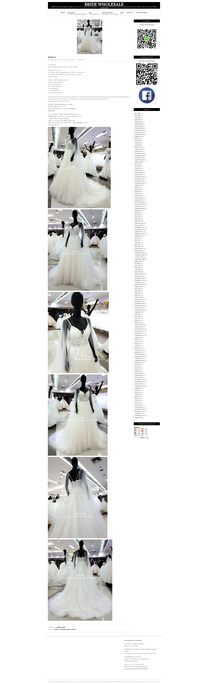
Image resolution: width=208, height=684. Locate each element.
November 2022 (139, 204)
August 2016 (138, 362)
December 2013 (139, 409)
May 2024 (138, 168)
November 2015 (139, 381)
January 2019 (138, 301)
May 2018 (138, 318)
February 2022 (139, 223)
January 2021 (138, 250)
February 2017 (139, 350)
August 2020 (138, 261)
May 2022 (138, 217)
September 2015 (140, 386)
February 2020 (139, 274)
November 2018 (139, 305)
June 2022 (138, 215)
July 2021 (137, 238)
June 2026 (138, 115)
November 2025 (139, 130)
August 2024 (138, 162)
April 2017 (138, 346)
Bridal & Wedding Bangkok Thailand (65, 629)
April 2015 (138, 396)
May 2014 (138, 403)
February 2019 (139, 299)
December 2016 (139, 354)
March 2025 (138, 147)
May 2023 (138, 191)
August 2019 (138, 286)
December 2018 (139, 303)
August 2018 (138, 312)
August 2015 (138, 388)
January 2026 (138, 126)
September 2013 (140, 415)
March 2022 (138, 221)
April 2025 (138, 145)
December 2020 (139, 253)
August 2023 (138, 185)
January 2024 (138, 174)
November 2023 (139, 179)
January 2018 (138, 327)
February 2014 (139, 407)
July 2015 (137, 390)
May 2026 (138, 117)
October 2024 (139, 157)
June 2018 (138, 316)
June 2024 (138, 166)
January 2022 (138, 225)
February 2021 (139, 248)
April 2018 (138, 320)
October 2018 (139, 308)
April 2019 (138, 295)
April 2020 (138, 269)
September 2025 (140, 134)
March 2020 (138, 272)
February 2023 (139, 198)
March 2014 (138, 405)
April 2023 (138, 193)
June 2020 (138, 265)
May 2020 (138, 267)
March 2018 (138, 322)
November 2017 (139, 331)
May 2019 (138, 293)
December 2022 (139, 202)
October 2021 (139, 231)
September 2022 (140, 208)
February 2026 (139, 124)
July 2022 (137, 212)
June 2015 (138, 392)
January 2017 (138, 352)
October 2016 (139, 358)
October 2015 (139, 384)
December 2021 (139, 227)
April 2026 (138, 119)
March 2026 (138, 122)
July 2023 (137, 187)
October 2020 (139, 257)
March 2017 (138, 348)
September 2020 (140, 259)
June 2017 (138, 341)
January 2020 (138, 276)
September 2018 (140, 310)
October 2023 (139, 181)
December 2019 (139, 278)
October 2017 (139, 333)
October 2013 (139, 413)
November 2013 (139, 411)
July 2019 (137, 288)
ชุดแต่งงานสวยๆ (61, 627)
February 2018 (139, 324)
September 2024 (140, 160)
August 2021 (138, 236)
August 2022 (138, 210)
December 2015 (139, 379)
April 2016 (138, 371)
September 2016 (140, 360)
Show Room (81, 59)
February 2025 (139, 149)
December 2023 (139, 176)
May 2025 (138, 143)
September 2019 (140, 284)
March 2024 (138, 170)
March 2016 (138, 373)
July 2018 (137, 314)
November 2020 (139, 255)
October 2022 (139, 206)
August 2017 (138, 337)
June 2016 (138, 367)
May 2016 (138, 369)
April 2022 (138, 219)
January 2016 (138, 377)
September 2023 (140, 183)
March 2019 (138, 297)
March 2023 (138, 195)
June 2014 (138, 401)
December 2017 (139, 329)
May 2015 (138, 394)
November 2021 (139, 229)
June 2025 (138, 141)
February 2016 (139, 375)
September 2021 (140, 234)
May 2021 (138, 242)
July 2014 (137, 398)
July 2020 (137, 263)
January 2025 (138, 151)
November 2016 (139, 356)
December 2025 (139, 128)
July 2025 (137, 138)
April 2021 (138, 244)
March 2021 (138, 246)
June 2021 (138, 240)
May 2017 (138, 343)
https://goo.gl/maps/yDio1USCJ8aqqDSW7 (136, 668)
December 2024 (139, 153)
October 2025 (139, 132)
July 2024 (137, 164)
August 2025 (138, 136)
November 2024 (139, 155)
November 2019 (139, 280)
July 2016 (137, 365)
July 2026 (137, 113)
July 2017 (137, 339)
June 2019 (138, 291)
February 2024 (139, 172)
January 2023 (138, 200)
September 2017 (140, 335)
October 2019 (139, 282)
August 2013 (138, 417)
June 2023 (138, 189)
